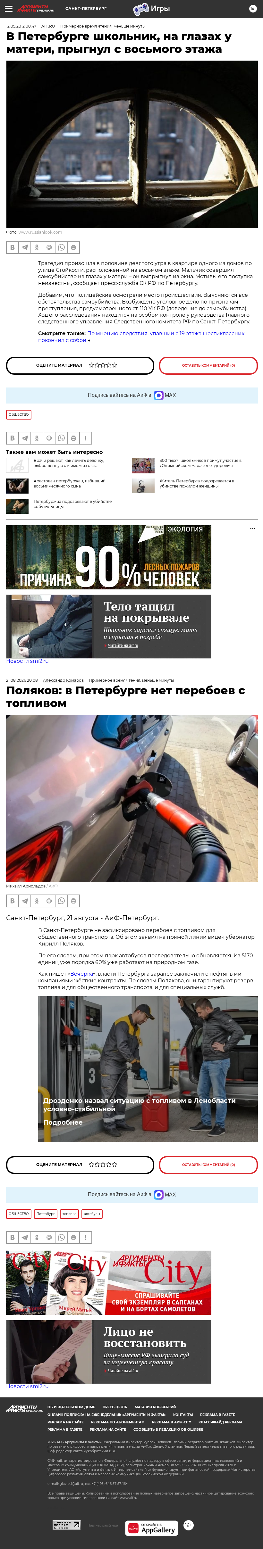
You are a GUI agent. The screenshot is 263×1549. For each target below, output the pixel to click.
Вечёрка (81, 974)
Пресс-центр (115, 1407)
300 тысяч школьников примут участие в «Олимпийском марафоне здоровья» (201, 463)
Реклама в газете (217, 1415)
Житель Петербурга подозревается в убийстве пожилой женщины (197, 483)
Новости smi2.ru (27, 661)
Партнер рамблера (103, 1525)
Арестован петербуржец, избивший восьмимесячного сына (70, 483)
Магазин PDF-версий (155, 1407)
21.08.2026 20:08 (22, 680)
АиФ (53, 886)
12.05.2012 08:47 (21, 26)
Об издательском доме (71, 1407)
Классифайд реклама (220, 1422)
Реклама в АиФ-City (171, 1422)
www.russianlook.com (40, 232)
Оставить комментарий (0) (208, 365)
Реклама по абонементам (118, 1422)
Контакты (183, 1415)
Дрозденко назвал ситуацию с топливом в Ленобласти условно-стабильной (139, 1105)
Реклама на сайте (65, 1422)
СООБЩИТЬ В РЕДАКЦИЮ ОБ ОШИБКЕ (168, 1430)
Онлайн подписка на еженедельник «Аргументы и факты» (106, 1415)
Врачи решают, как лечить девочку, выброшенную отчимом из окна (69, 463)
